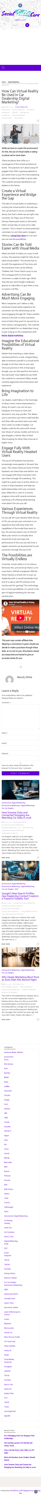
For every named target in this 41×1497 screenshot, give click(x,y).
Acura (6, 1059)
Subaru (6, 1194)
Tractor (7, 1315)
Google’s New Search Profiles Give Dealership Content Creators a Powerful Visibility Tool (20, 896)
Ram (6, 1185)
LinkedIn (7, 1371)
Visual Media (18, 118)
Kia (5, 1144)
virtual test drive (18, 235)
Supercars (8, 1389)
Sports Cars (8, 1384)
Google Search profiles (10, 911)
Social (6, 1253)
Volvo (6, 1211)
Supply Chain (9, 1393)
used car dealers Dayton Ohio (13, 914)
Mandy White (24, 677)
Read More (6, 857)
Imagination (24, 112)
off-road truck (9, 1341)
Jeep (6, 1140)
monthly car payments (10, 992)
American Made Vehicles (13, 1052)
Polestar (7, 1176)
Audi (5, 1068)
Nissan (6, 1171)
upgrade (7, 1416)
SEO (16, 889)
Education (30, 110)
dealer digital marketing (11, 989)
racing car (7, 1350)
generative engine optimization (13, 830)
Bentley (7, 1073)
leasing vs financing (29, 989)
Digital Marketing (21, 107)
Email (4, 743)
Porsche (7, 1180)
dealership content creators (12, 906)
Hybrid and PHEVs (11, 1294)
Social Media (9, 1359)
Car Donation (9, 1232)
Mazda (6, 1158)
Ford (6, 1104)
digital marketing (18, 110)
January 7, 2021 (8, 107)
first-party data (27, 828)
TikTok (6, 1260)
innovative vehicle (11, 1307)
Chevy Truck (9, 1236)
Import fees (9, 1303)
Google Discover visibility (11, 908)
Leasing (7, 1223)
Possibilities (6, 115)
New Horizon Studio (12, 1337)
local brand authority (29, 911)
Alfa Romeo (8, 1064)
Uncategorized (9, 1411)
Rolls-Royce (8, 1189)
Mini (5, 1167)
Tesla (6, 1198)
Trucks (6, 1407)
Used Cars (8, 1228)
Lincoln (6, 1153)
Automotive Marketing (11, 805)
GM (5, 1113)
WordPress (14, 1490)
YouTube (7, 1269)
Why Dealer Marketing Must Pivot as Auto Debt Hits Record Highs (20, 978)
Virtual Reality (7, 118)
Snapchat (7, 1255)
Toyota (7, 1202)
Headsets (15, 112)
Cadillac (7, 1086)
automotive (8, 1057)
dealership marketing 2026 (11, 828)
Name (5, 733)
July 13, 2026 (7, 822)
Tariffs (6, 1402)
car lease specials (26, 987)
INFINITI (7, 1131)
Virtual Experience (18, 115)
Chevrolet (8, 1091)
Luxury (6, 1319)
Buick (6, 1082)
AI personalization (19, 822)
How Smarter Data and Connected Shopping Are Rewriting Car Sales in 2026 (16, 815)
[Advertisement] (20, 48)
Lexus (6, 1149)
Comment (6, 702)
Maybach (7, 1323)
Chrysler (7, 1095)
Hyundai (7, 1126)
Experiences (6, 112)
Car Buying (8, 1220)
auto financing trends (10, 987)
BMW (6, 1077)
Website (5, 753)
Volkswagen (8, 1207)
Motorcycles (9, 1328)
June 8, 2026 (7, 903)
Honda (6, 1122)
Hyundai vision (9, 1298)
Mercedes (8, 1162)
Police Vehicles (9, 1346)
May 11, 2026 (7, 984)
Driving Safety (9, 1273)
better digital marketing (12, 335)
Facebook (8, 1362)
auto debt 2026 (18, 984)
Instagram (8, 1366)
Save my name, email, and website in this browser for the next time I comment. (17, 766)
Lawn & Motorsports (12, 1312)
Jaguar (6, 1135)
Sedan (6, 1355)
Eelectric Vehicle (10, 1278)
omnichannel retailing (10, 833)
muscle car (8, 1332)
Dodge (6, 1100)
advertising (6, 110)
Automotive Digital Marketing (13, 803)
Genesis (7, 1109)
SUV (6, 1398)
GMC (6, 1118)
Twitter (7, 1264)
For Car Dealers (8, 808)
